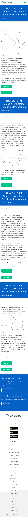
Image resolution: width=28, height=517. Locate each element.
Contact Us (14, 510)
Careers (14, 501)
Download (6, 86)
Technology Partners (14, 470)
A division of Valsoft (18, 515)
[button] (25, 2)
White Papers (14, 493)
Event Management (14, 452)
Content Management (14, 447)
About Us (14, 496)
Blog (14, 481)
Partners (14, 507)
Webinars (14, 490)
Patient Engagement (14, 464)
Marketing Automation (14, 455)
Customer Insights (14, 449)
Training (14, 473)
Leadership (14, 499)
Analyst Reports (14, 478)
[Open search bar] (21, 2)
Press (14, 504)
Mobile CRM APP (14, 461)
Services (14, 467)
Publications (14, 487)
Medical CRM (14, 458)
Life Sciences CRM (14, 444)
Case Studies (14, 484)
